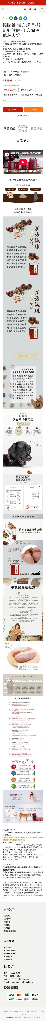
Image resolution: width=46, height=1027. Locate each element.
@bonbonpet (23, 979)
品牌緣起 (7, 916)
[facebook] (16, 18)
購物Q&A (7, 947)
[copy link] (25, 18)
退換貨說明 (8, 956)
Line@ (5, 895)
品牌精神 (7, 919)
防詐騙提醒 (8, 959)
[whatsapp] (20, 18)
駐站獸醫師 (8, 922)
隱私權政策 (9, 1017)
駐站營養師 (8, 928)
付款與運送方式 (10, 953)
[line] (11, 18)
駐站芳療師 (8, 925)
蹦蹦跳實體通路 (10, 931)
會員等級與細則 (10, 950)
